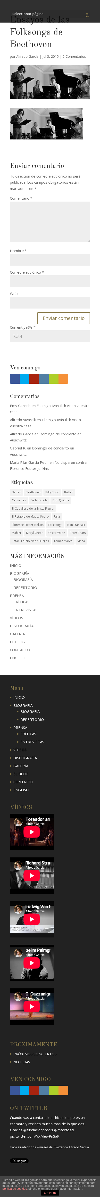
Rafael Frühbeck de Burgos (30, 541)
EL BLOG (17, 641)
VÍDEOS (16, 617)
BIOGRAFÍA (23, 579)
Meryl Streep (34, 533)
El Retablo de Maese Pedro (30, 516)
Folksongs (55, 525)
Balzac (16, 492)
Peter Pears (78, 533)
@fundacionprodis (38, 1129)
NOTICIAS (21, 1061)
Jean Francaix (76, 525)
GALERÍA (17, 633)
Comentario (21, 198)
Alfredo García (27, 56)
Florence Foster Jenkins (27, 525)
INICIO (15, 565)
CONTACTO (20, 649)
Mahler (16, 533)
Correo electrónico (27, 272)
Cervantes (19, 500)
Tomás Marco (63, 541)
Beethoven (33, 492)
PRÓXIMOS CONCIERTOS (35, 1053)
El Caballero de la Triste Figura (33, 508)
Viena (81, 541)
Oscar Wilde (56, 533)
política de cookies (14, 1188)
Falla (57, 516)
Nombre (18, 250)
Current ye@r (22, 327)
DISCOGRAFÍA (21, 625)
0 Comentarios (74, 56)
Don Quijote (60, 500)
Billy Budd (52, 492)
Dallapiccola (39, 500)
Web (14, 293)
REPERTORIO (25, 587)
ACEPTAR (50, 1193)
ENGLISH (17, 657)
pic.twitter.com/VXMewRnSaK (34, 1136)
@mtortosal (64, 1129)
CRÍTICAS (21, 601)
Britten (68, 492)
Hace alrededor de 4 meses (29, 1147)
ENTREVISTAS (25, 609)
